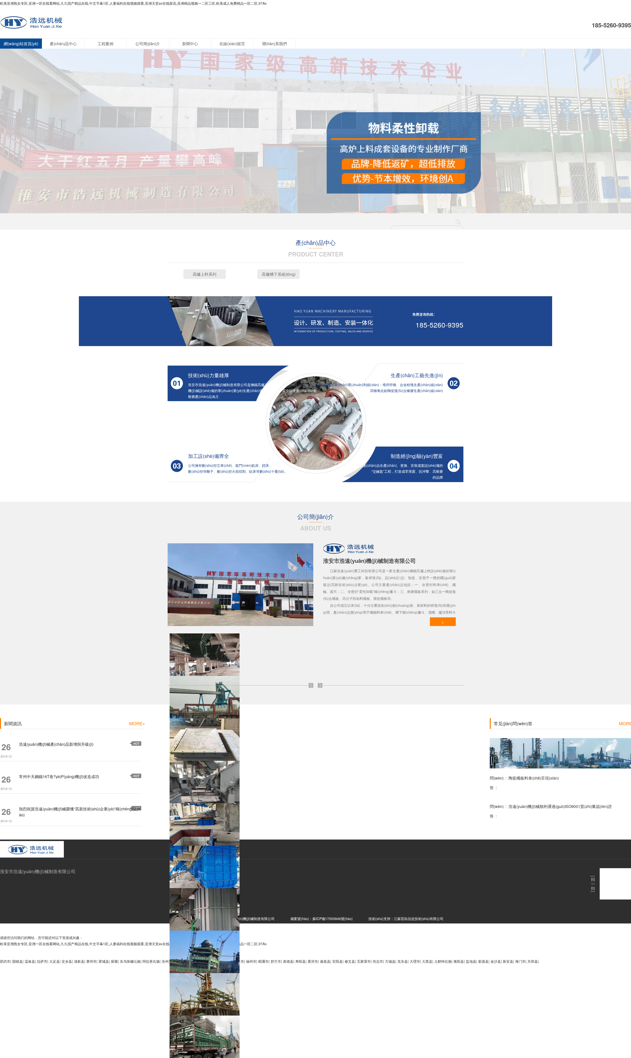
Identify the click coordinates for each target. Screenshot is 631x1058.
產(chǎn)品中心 (63, 43)
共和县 (532, 961)
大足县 (54, 961)
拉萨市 (42, 961)
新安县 (508, 961)
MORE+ (137, 723)
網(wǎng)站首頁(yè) (21, 43)
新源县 (483, 961)
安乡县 (67, 961)
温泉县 (30, 961)
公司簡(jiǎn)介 (147, 43)
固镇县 (17, 961)
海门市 (520, 961)
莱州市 (91, 961)
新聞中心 (190, 43)
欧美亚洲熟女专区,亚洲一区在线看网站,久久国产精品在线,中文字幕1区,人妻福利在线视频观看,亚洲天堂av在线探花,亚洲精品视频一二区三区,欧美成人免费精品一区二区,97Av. (133, 3)
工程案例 (105, 43)
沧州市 (167, 961)
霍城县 (104, 961)
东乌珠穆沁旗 (130, 961)
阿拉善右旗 (151, 961)
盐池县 (471, 961)
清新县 (79, 961)
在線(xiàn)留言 (232, 43)
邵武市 (5, 961)
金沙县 (496, 961)
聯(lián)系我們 (274, 43)
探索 (114, 961)
